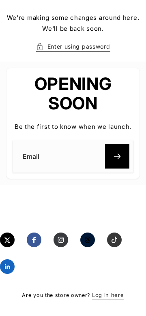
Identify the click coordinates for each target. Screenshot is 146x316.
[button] (73, 46)
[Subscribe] (117, 156)
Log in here (108, 295)
